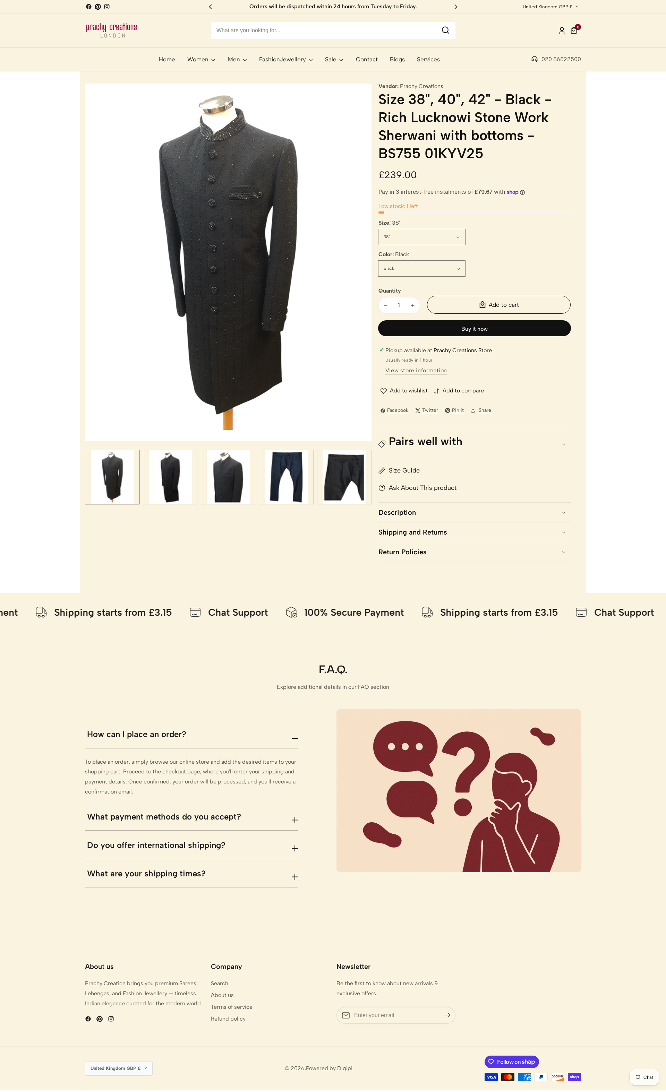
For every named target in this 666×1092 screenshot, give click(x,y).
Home (167, 59)
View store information (416, 370)
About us (222, 995)
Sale (330, 59)
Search (219, 983)
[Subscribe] (448, 1015)
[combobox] (333, 30)
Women (197, 59)
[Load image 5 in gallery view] (344, 477)
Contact (367, 59)
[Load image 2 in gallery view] (170, 477)
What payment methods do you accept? (164, 817)
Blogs (397, 59)
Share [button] (485, 410)
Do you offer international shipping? (156, 845)
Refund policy (228, 1018)
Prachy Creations (421, 86)
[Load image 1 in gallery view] (112, 477)
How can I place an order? (136, 734)
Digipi (344, 1068)
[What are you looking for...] (445, 31)
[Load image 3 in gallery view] (228, 477)
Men (234, 59)
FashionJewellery (282, 59)
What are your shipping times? (146, 873)
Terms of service (232, 1007)
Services (428, 59)
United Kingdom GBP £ (548, 6)
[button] (474, 444)
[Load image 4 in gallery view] (286, 477)
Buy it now (474, 329)
